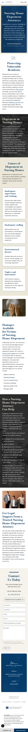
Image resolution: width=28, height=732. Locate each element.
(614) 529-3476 (7, 725)
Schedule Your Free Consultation (13, 599)
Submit (5, 648)
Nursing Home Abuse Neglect (13, 46)
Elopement (22, 46)
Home (4, 46)
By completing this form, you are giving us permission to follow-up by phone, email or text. (14, 642)
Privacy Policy (16, 701)
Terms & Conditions (7, 701)
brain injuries (19, 89)
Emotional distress (9, 377)
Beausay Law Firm (15, 102)
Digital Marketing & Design (15, 708)
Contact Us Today (14, 578)
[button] (2, 725)
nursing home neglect (9, 353)
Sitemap (24, 701)
